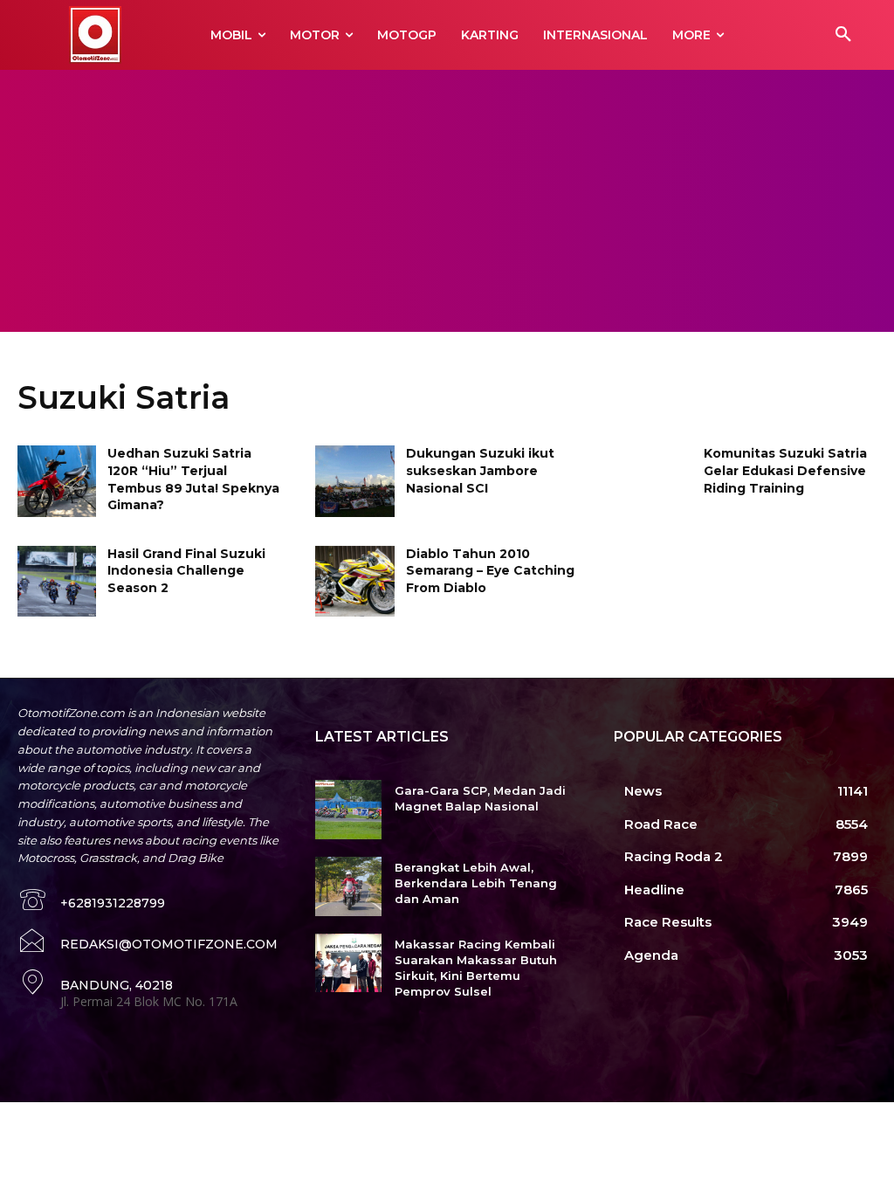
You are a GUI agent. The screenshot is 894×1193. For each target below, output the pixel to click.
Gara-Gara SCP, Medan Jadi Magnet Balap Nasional (480, 798)
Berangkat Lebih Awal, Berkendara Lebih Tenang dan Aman (476, 883)
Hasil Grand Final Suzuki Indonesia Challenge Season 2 (186, 571)
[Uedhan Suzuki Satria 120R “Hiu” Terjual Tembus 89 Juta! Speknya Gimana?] (56, 480)
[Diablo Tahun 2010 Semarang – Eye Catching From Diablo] (354, 581)
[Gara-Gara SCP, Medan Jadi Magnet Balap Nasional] (348, 809)
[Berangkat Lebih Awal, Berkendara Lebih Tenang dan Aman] (348, 886)
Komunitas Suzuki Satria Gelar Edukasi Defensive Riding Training (785, 470)
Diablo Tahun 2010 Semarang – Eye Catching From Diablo (490, 571)
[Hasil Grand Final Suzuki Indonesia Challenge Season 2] (56, 581)
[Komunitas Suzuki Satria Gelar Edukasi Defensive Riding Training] (653, 480)
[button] (843, 35)
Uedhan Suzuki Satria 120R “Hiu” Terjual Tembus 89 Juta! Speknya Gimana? (193, 479)
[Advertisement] (447, 201)
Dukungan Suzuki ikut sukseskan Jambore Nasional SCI (480, 470)
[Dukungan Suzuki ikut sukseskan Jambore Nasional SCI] (354, 480)
